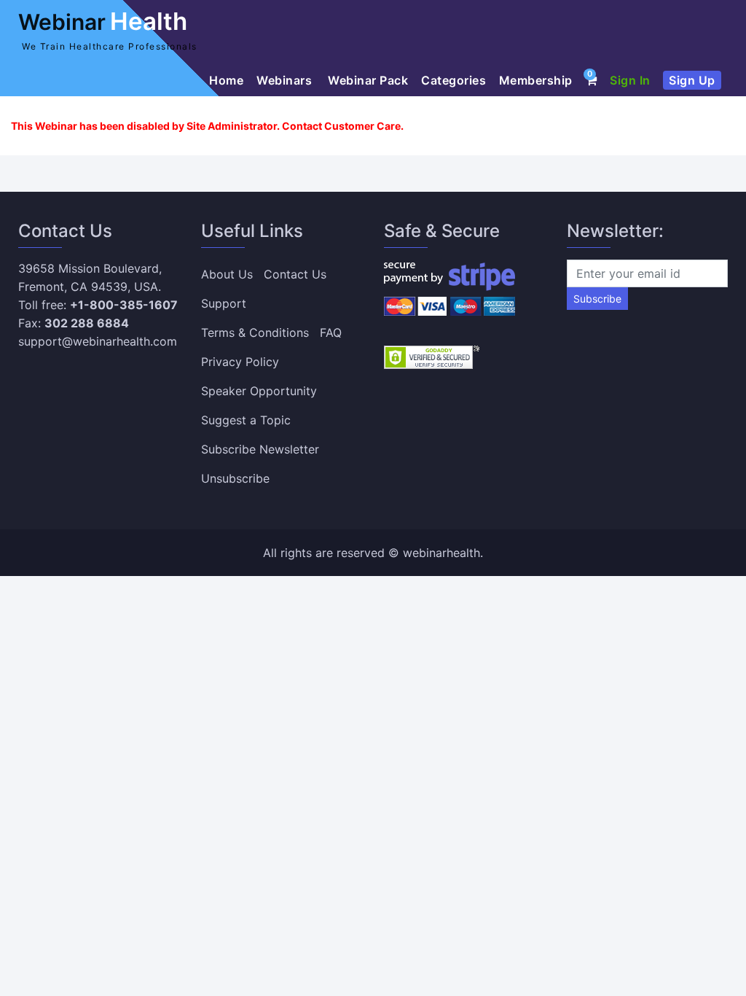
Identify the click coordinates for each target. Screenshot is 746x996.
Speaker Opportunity (259, 391)
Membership (536, 80)
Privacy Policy (240, 361)
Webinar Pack (368, 80)
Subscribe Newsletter (260, 449)
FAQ (331, 332)
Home (226, 80)
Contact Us (295, 274)
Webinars (285, 80)
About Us (227, 274)
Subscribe (597, 298)
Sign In (630, 80)
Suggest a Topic (246, 420)
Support (223, 303)
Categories (453, 80)
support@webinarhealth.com (97, 341)
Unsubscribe (235, 478)
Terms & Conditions (255, 332)
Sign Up (692, 80)
